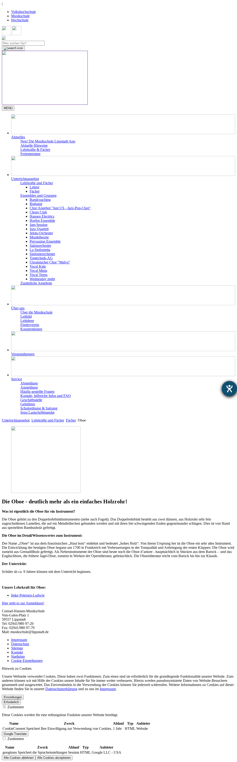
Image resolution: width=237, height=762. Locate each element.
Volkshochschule (23, 12)
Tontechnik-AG (41, 258)
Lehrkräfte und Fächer (47, 420)
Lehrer (34, 187)
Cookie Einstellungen (27, 661)
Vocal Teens (38, 275)
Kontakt (17, 652)
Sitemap (17, 648)
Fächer (35, 191)
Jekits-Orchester (41, 233)
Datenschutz (20, 644)
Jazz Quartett (39, 229)
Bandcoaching (40, 200)
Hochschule (19, 20)
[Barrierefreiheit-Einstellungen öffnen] (229, 388)
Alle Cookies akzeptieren (54, 757)
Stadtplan (18, 656)
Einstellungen (13, 697)
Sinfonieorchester (42, 254)
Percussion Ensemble (45, 241)
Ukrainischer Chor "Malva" (50, 262)
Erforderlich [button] (11, 702)
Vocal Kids (38, 266)
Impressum (19, 640)
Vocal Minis (38, 271)
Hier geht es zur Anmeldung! (23, 603)
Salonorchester (40, 246)
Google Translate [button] (15, 734)
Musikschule (20, 16)
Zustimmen (15, 707)
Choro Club (38, 212)
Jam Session (38, 225)
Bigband (36, 204)
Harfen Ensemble (42, 220)
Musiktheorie (39, 237)
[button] (123, 126)
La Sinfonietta (40, 250)
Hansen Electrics (42, 216)
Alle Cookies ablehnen (19, 757)
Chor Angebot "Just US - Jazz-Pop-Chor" (60, 208)
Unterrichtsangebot (16, 420)
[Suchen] (13, 48)
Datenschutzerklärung (61, 689)
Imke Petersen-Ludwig (27, 595)
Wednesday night (42, 279)
